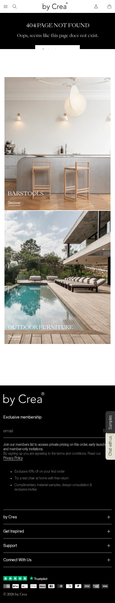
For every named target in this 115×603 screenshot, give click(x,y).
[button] (57, 517)
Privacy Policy (13, 458)
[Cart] (109, 6)
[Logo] (55, 6)
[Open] (5, 6)
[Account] (96, 6)
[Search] (14, 6)
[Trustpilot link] (15, 578)
